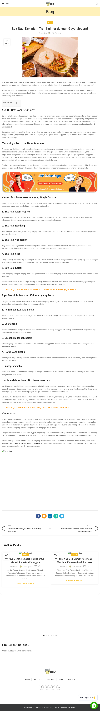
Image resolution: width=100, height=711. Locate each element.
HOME (27, 679)
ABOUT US (51, 679)
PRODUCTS (38, 679)
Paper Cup (18, 443)
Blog (50, 23)
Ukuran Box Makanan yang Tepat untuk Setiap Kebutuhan (43, 407)
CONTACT (71, 679)
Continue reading (25, 583)
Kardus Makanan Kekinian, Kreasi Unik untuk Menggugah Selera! (46, 289)
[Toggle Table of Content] (15, 103)
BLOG (61, 679)
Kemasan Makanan (35, 443)
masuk (13, 651)
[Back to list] (50, 528)
